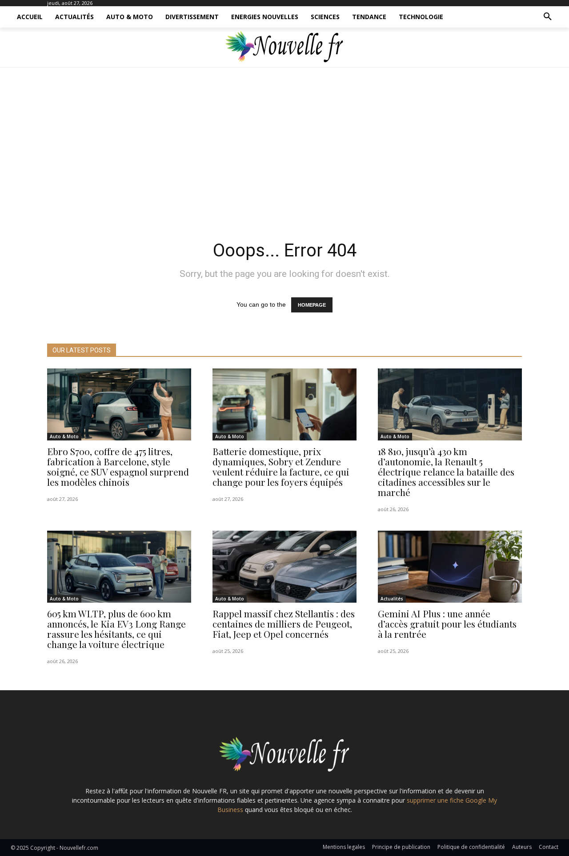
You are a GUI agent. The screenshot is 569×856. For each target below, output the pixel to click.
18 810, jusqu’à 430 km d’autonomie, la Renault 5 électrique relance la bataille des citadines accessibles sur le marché (446, 471)
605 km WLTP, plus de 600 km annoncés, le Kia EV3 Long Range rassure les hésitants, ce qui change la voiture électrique (116, 628)
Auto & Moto (64, 436)
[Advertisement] (284, 151)
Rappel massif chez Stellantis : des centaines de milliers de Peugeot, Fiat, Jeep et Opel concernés (283, 623)
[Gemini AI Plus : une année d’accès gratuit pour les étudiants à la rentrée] (450, 567)
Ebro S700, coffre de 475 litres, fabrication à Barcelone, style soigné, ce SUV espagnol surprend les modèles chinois (118, 466)
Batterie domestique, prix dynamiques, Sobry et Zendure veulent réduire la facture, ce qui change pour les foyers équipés (280, 466)
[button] (547, 17)
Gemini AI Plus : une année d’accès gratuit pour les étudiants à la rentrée (447, 623)
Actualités (392, 599)
